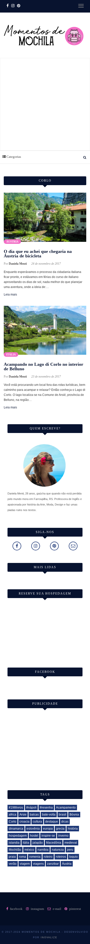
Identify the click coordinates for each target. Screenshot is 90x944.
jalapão (37, 842)
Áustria (12, 241)
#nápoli (31, 807)
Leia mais (10, 294)
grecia (60, 828)
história (73, 828)
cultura (37, 821)
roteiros (61, 856)
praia (12, 856)
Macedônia (53, 842)
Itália (11, 354)
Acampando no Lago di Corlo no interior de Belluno (43, 366)
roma (22, 856)
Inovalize (49, 937)
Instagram (37, 909)
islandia (14, 842)
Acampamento (66, 807)
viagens (38, 863)
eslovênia (33, 828)
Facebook (15, 909)
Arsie (23, 814)
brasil (62, 814)
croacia (25, 821)
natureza (58, 849)
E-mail (56, 909)
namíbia (43, 849)
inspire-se (48, 835)
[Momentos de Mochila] (44, 55)
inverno (63, 835)
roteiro (48, 856)
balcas (34, 814)
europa (48, 828)
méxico (29, 849)
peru (70, 849)
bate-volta (49, 814)
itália (26, 842)
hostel (34, 835)
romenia (34, 856)
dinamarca (16, 828)
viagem (25, 863)
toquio (73, 856)
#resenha (46, 807)
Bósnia (74, 814)
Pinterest (74, 909)
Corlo (12, 821)
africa (12, 814)
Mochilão (15, 849)
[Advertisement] (45, 103)
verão (12, 863)
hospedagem (18, 835)
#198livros (16, 807)
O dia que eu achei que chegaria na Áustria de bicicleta (38, 253)
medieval (70, 842)
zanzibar (53, 863)
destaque (51, 821)
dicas (64, 821)
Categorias (13, 157)
